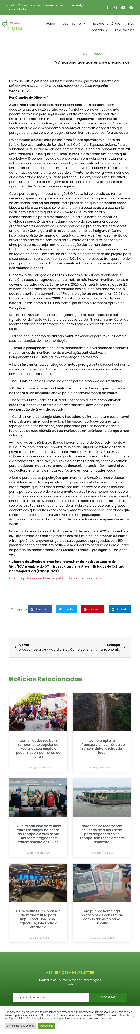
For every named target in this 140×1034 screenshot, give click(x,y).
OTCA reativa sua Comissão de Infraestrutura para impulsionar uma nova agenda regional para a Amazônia (38, 919)
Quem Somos (72, 23)
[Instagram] (115, 7)
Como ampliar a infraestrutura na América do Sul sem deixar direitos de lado (102, 746)
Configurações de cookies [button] (20, 1025)
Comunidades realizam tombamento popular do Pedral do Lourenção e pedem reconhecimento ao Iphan (38, 748)
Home (50, 23)
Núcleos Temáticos (106, 23)
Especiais (97, 30)
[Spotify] (131, 7)
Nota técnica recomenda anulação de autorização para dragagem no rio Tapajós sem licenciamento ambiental (102, 834)
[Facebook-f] (107, 7)
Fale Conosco (125, 30)
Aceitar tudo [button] (46, 1025)
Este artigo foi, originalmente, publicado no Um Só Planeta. (55, 578)
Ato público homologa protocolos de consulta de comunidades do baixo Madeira (102, 917)
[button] (40, 609)
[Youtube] (123, 7)
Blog (131, 23)
